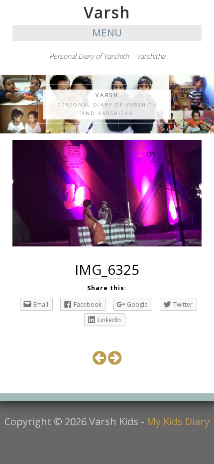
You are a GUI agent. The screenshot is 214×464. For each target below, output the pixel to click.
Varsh (107, 12)
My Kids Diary (178, 421)
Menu (107, 32)
